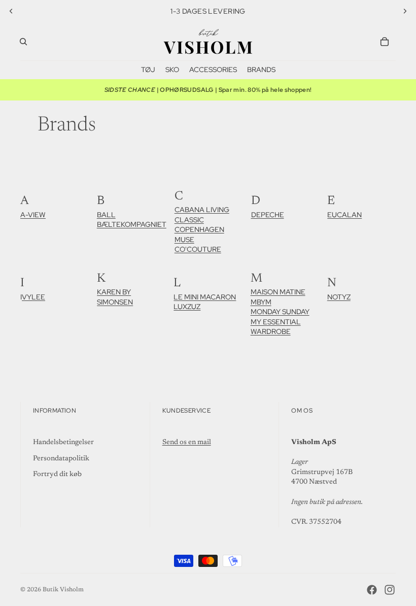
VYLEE (33, 296)
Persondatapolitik (61, 458)
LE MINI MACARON (205, 296)
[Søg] (23, 41)
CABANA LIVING (202, 209)
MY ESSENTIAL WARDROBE (276, 326)
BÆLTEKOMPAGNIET (131, 224)
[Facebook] (372, 590)
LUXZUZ (187, 306)
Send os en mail (186, 442)
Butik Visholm (63, 590)
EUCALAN (344, 214)
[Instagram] (390, 590)
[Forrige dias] (11, 11)
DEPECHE (267, 214)
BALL (106, 214)
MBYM (261, 302)
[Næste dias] (405, 11)
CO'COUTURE (198, 249)
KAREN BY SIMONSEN (115, 297)
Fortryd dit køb (57, 474)
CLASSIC (189, 219)
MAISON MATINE (278, 291)
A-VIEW (33, 214)
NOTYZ (339, 296)
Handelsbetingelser (63, 442)
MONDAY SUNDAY (280, 311)
